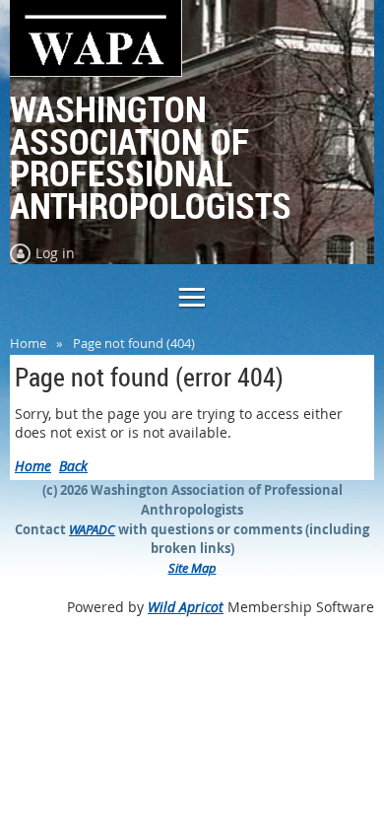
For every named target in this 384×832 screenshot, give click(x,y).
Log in (55, 252)
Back (73, 465)
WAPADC (92, 529)
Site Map (192, 568)
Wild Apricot (186, 606)
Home (28, 343)
